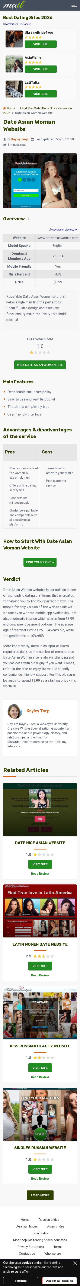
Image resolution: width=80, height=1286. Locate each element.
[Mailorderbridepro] (14, 5)
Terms (58, 1247)
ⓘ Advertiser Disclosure (63, 229)
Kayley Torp (19, 139)
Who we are (52, 1253)
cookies (27, 1262)
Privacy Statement (31, 1247)
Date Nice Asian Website (40, 843)
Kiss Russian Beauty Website (40, 1046)
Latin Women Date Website (40, 944)
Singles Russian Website (40, 1148)
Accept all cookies (59, 1280)
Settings (21, 1280)
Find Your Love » (40, 562)
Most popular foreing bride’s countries (40, 1240)
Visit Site (40, 864)
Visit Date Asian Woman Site (40, 365)
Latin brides (40, 1233)
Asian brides (55, 1226)
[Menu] (74, 5)
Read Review (40, 873)
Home (11, 108)
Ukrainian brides (27, 1226)
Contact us (27, 1253)
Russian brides (49, 1220)
